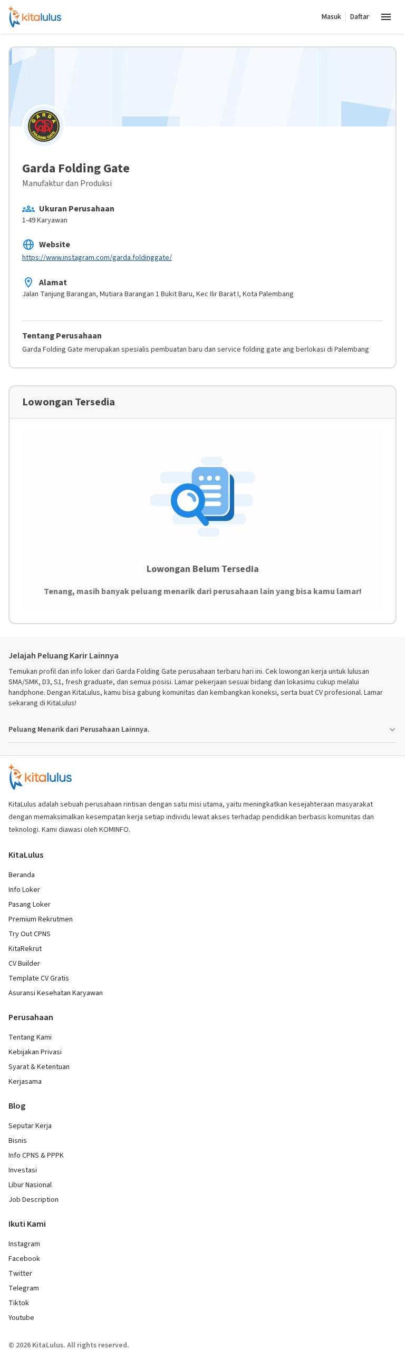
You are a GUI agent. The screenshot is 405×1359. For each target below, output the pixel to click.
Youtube (21, 1318)
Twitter (20, 1273)
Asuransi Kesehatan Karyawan (55, 993)
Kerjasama (25, 1081)
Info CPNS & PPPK (36, 1155)
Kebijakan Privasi (35, 1052)
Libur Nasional (30, 1185)
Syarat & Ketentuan (39, 1067)
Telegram (23, 1288)
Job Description (33, 1200)
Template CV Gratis (38, 978)
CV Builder (24, 963)
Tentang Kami (30, 1037)
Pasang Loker (29, 904)
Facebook (24, 1259)
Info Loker (24, 890)
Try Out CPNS (29, 934)
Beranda (21, 875)
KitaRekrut (25, 949)
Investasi (22, 1170)
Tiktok (18, 1303)
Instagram (24, 1244)
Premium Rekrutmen (40, 919)
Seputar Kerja (30, 1126)
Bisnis (17, 1140)
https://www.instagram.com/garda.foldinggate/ (97, 258)
